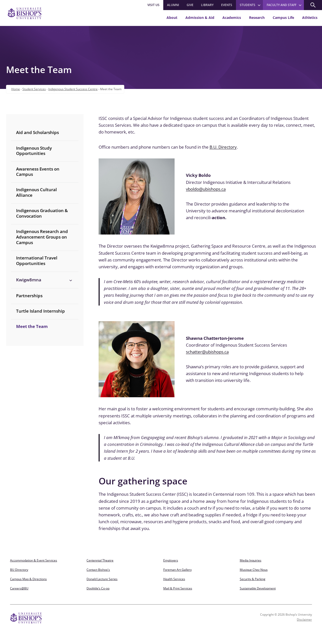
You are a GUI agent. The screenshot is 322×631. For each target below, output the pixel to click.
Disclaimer (304, 619)
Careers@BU (19, 588)
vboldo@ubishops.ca (206, 189)
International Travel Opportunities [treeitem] (36, 260)
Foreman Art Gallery (177, 570)
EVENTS (226, 5)
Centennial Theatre (100, 560)
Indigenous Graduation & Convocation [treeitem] (42, 213)
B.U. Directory (223, 147)
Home (15, 89)
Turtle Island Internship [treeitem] (40, 311)
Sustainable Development (258, 588)
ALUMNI (173, 5)
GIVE (190, 5)
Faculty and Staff (281, 5)
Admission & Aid (199, 17)
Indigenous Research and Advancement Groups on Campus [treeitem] (42, 236)
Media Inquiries (250, 560)
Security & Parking (252, 579)
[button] (313, 5)
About (172, 17)
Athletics (309, 17)
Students (247, 5)
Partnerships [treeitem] (29, 295)
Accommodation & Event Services (33, 560)
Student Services (34, 89)
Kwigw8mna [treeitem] (28, 280)
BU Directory (19, 570)
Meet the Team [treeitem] (32, 326)
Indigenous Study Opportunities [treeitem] (34, 150)
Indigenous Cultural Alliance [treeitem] (36, 192)
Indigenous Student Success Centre (73, 89)
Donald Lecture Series (102, 579)
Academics (231, 17)
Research (257, 17)
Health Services (174, 579)
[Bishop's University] (25, 13)
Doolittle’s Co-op (98, 588)
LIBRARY (207, 5)
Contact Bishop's (98, 570)
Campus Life (283, 17)
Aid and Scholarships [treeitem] (37, 132)
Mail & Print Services (177, 588)
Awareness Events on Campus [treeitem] (37, 171)
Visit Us (153, 5)
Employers (170, 560)
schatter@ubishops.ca (207, 352)
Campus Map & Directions (28, 579)
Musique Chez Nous (254, 570)
